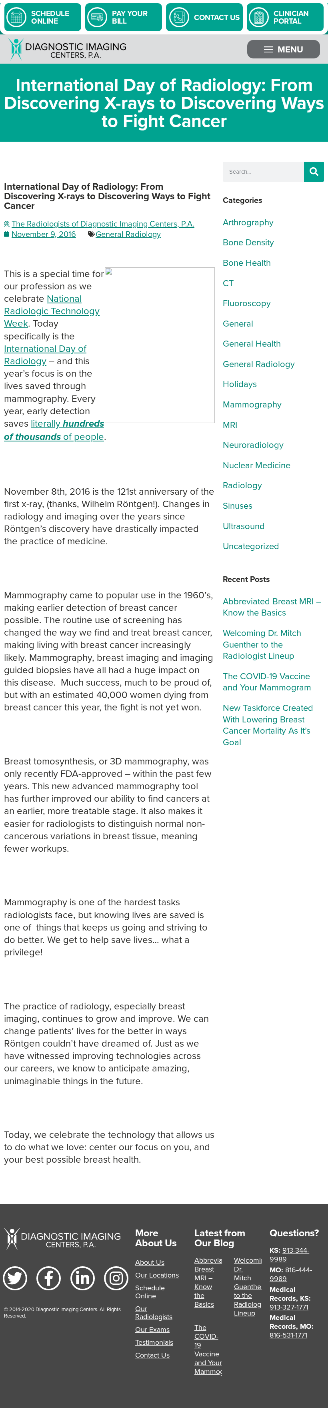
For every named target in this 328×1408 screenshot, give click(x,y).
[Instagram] (116, 1278)
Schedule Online (150, 1292)
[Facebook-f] (48, 1278)
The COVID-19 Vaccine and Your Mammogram (267, 682)
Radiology (242, 485)
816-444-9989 (291, 1274)
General (238, 323)
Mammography (252, 404)
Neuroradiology (253, 444)
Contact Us (152, 1355)
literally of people (54, 429)
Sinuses (237, 505)
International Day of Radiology (45, 354)
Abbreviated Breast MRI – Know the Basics (272, 607)
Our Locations (157, 1275)
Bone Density (248, 242)
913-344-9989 (289, 1254)
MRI (230, 424)
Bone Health (247, 262)
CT (228, 283)
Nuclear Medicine (256, 465)
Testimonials (154, 1342)
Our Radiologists (153, 1313)
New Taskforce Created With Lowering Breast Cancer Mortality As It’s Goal (268, 724)
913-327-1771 (289, 1307)
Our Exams (152, 1329)
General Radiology (128, 234)
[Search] (314, 172)
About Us (149, 1262)
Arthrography (248, 222)
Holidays (240, 383)
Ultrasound (244, 525)
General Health (252, 343)
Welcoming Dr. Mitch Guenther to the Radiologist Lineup (262, 644)
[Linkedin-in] (82, 1278)
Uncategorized (251, 546)
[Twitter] (15, 1278)
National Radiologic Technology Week (52, 310)
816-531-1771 (288, 1335)
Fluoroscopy (247, 303)
